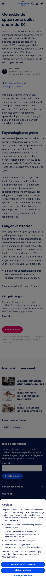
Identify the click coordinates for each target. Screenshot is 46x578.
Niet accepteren (23, 570)
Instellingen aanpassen (23, 575)
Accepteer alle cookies (23, 564)
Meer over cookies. (10, 557)
